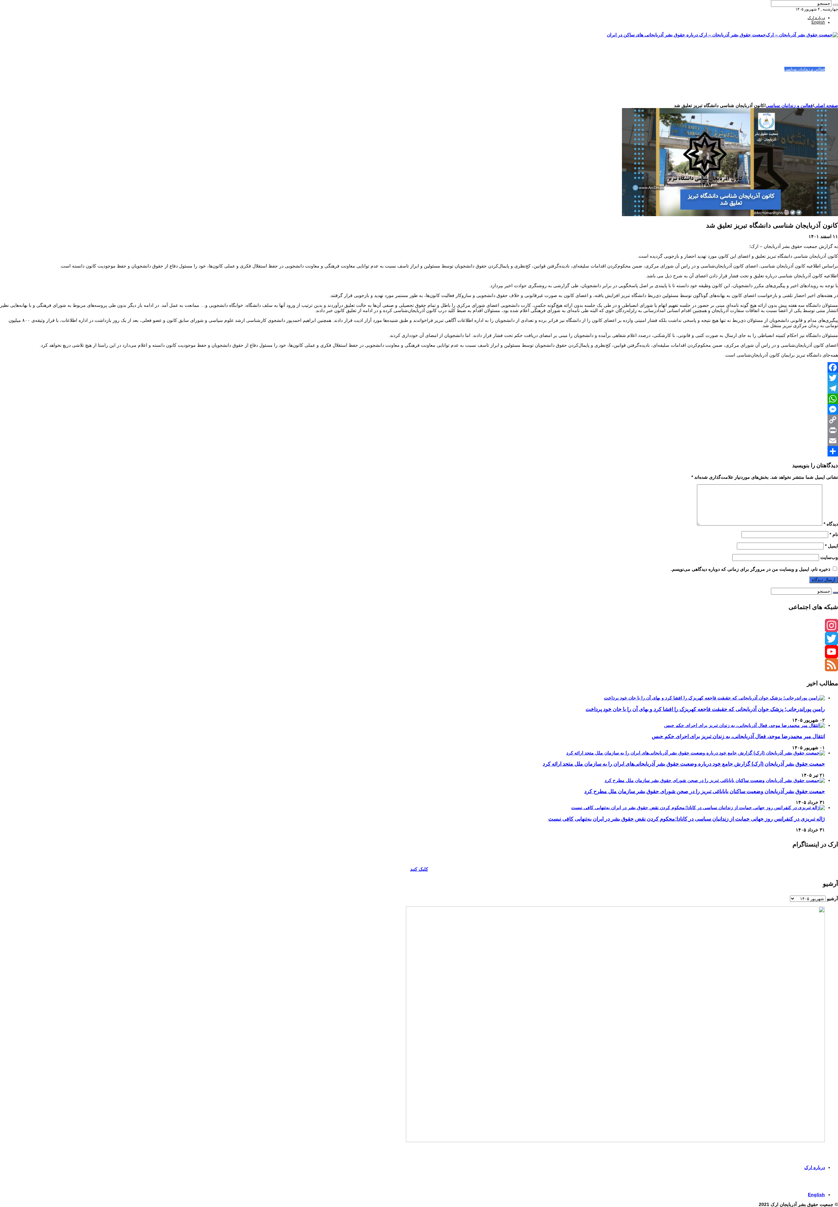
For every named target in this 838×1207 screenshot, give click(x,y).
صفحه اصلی (815, 55)
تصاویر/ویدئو (815, 73)
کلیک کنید (419, 869)
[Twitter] (419, 378)
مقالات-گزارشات (811, 60)
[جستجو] (835, 5)
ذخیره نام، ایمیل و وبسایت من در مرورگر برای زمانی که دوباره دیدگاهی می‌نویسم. (750, 569)
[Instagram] (419, 625)
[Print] (419, 430)
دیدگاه (831, 524)
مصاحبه (819, 87)
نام (833, 534)
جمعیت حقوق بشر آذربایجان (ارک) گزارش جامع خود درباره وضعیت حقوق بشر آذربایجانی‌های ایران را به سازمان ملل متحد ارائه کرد (684, 764)
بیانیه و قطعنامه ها (810, 92)
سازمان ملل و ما (811, 78)
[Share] (419, 451)
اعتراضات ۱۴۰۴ (812, 96)
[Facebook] (419, 367)
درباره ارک (816, 17)
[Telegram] (419, 388)
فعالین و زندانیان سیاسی (804, 69)
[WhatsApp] (419, 399)
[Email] (419, 441)
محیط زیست (814, 83)
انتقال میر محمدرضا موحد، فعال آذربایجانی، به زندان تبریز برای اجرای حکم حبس (738, 736)
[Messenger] (419, 409)
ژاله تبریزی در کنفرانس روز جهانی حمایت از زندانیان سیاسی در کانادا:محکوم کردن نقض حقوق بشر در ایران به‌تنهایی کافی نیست (686, 819)
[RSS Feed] (419, 664)
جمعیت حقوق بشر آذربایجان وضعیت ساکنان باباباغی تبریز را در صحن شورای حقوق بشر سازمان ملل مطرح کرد (704, 791)
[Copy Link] (419, 420)
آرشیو (832, 898)
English (818, 22)
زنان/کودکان (815, 64)
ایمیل (831, 545)
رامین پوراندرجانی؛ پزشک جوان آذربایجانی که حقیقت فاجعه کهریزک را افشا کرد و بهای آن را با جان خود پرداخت (705, 709)
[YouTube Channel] (419, 651)
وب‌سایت (829, 557)
